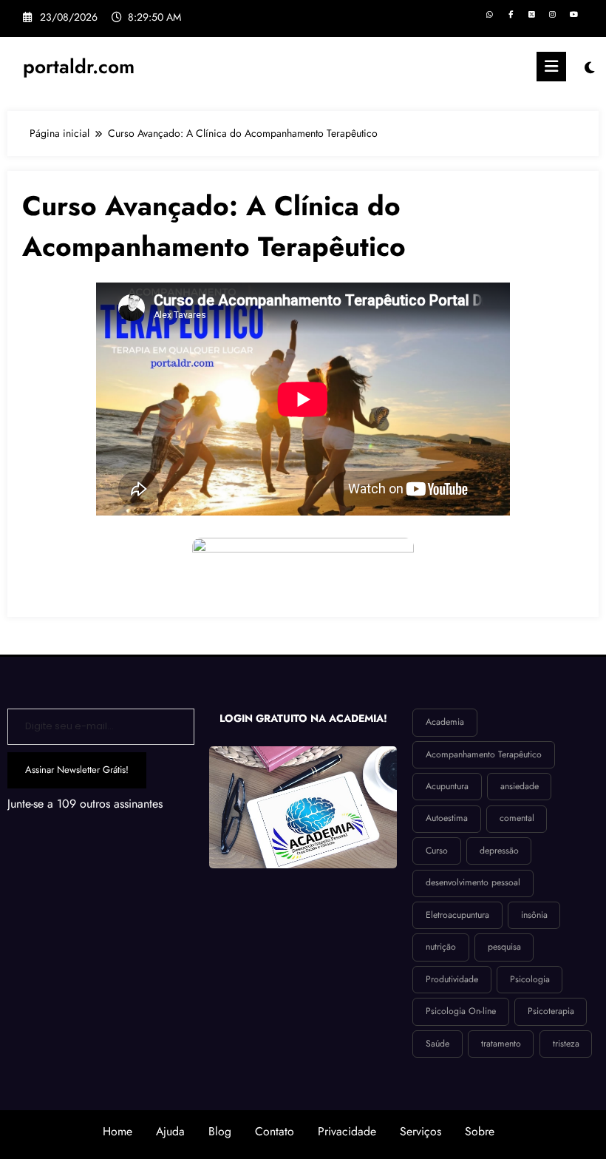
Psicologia (530, 979)
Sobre (479, 1131)
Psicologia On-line (461, 1011)
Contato (274, 1131)
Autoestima (447, 818)
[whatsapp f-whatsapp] (489, 15)
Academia (445, 722)
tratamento (501, 1043)
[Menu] (551, 66)
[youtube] (574, 15)
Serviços (420, 1131)
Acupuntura (447, 786)
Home (117, 1131)
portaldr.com (79, 67)
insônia (534, 915)
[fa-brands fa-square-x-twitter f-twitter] (531, 15)
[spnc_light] (589, 68)
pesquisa (504, 946)
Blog (219, 1131)
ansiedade (519, 786)
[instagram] (552, 15)
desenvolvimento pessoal (473, 882)
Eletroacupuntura (457, 915)
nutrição (441, 946)
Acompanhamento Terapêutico (484, 754)
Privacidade (347, 1131)
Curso (437, 850)
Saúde (437, 1043)
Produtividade (452, 979)
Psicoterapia (551, 1011)
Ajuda (170, 1131)
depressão (499, 850)
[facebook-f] (510, 15)
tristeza (566, 1043)
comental (517, 818)
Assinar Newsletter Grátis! (77, 770)
